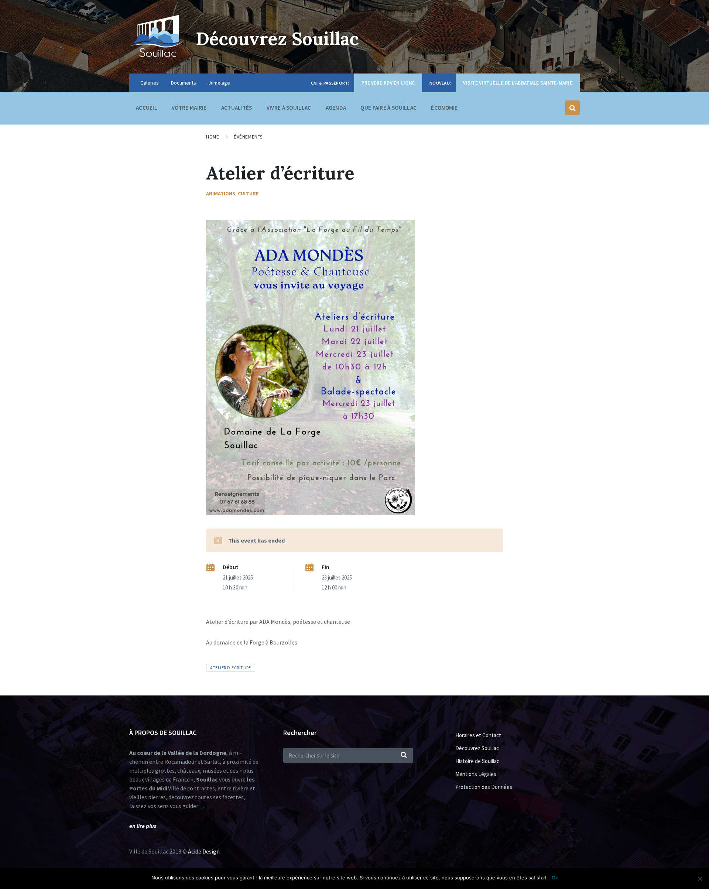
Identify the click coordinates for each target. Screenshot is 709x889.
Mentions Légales (475, 773)
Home (212, 137)
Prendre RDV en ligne (388, 83)
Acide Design (204, 851)
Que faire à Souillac (388, 107)
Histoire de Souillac (477, 761)
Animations (220, 193)
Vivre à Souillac (289, 107)
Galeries (149, 82)
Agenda (336, 107)
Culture (248, 193)
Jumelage (219, 82)
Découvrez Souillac (277, 38)
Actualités (236, 107)
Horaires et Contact (478, 735)
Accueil (146, 107)
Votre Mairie (189, 107)
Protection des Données (483, 786)
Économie (444, 107)
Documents (183, 82)
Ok (555, 878)
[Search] (403, 755)
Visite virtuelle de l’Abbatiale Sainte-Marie (517, 83)
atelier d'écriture (230, 667)
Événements (248, 137)
